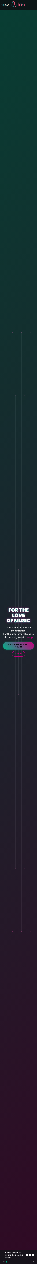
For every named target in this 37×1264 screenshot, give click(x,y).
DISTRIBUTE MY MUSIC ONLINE (18, 645)
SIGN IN (18, 654)
